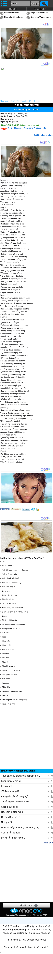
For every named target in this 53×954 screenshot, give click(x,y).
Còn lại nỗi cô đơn (10, 833)
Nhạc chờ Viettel (11, 13)
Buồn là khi (6, 591)
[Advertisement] (26, 737)
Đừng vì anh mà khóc (11, 629)
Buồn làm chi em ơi (11, 781)
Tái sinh (5, 683)
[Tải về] (52, 776)
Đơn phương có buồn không (13, 624)
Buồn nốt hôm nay (9, 595)
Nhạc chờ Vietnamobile (41, 17)
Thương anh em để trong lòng (14, 700)
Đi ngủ (4, 616)
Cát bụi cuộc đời (9, 807)
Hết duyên (6, 633)
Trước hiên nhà (8, 704)
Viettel (10, 128)
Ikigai (4, 637)
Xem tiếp (48, 842)
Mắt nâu (5, 658)
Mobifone (18, 128)
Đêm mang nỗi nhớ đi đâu (12, 608)
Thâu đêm (6, 687)
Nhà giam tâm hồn (9, 675)
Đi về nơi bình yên (9, 620)
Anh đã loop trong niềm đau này (15, 570)
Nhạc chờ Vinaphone (13, 17)
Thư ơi (37, 101)
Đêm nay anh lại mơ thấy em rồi (15, 612)
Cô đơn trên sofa (9, 603)
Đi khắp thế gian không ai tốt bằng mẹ (20, 827)
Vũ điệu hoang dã (10, 791)
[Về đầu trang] (50, 951)
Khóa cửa (6, 641)
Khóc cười (6, 645)
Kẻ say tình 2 (7, 786)
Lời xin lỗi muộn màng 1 (13, 838)
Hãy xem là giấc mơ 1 (12, 812)
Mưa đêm (6, 662)
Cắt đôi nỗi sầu (8, 599)
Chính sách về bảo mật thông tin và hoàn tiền (26, 947)
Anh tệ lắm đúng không (11, 582)
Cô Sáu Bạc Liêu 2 (10, 817)
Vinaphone (28, 128)
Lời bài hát (14, 101)
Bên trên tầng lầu (9, 587)
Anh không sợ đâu (9, 574)
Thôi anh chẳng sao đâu (12, 691)
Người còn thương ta (11, 670)
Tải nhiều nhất (39, 9)
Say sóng (6, 679)
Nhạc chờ (4, 101)
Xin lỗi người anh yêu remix (15, 801)
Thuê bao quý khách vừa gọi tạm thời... (20, 776)
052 (3, 562)
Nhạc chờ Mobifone (39, 13)
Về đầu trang (26, 905)
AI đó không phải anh (11, 566)
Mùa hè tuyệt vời (9, 666)
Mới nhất (13, 9)
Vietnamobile (40, 128)
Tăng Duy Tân (26, 101)
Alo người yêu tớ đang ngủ (14, 796)
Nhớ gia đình (7, 822)
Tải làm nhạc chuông (43, 135)
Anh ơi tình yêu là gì (10, 578)
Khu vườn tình (8, 649)
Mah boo (5, 654)
